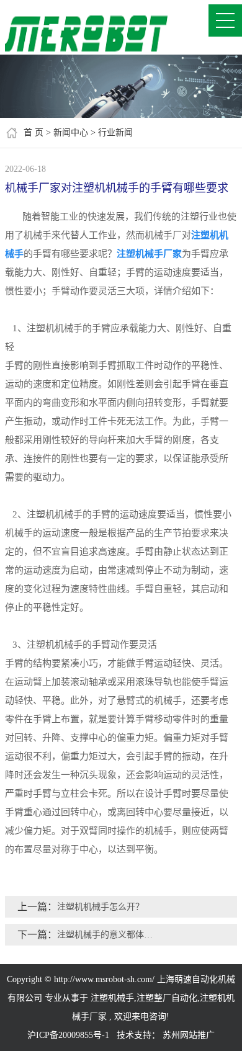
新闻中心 (70, 132)
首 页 (33, 132)
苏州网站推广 (189, 1035)
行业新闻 (115, 132)
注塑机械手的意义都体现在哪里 (109, 934)
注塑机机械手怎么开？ (100, 906)
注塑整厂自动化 (167, 998)
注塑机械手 (112, 998)
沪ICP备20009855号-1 (68, 1035)
